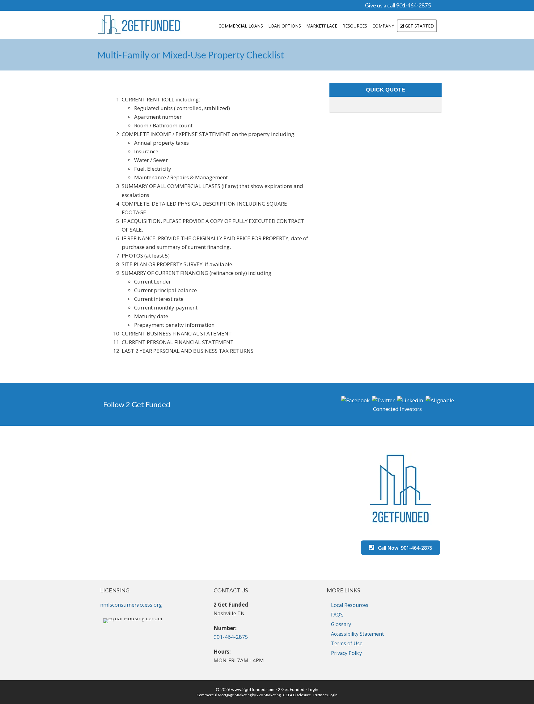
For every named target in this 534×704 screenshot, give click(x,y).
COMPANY (383, 26)
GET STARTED (419, 26)
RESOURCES (354, 26)
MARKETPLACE (321, 26)
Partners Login (325, 695)
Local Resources (349, 605)
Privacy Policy (346, 653)
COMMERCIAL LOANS (240, 26)
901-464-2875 (231, 636)
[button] (355, 399)
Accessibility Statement (357, 633)
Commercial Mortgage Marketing (224, 695)
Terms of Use (346, 643)
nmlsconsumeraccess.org (131, 604)
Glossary (341, 624)
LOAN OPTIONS (284, 26)
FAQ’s (337, 614)
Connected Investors (397, 408)
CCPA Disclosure (297, 695)
